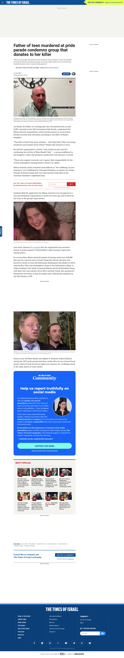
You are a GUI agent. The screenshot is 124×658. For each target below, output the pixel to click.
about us (51, 622)
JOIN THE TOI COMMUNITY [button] (65, 555)
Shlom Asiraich (19, 546)
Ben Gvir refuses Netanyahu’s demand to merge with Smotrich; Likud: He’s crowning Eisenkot (65, 482)
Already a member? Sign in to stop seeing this (45, 450)
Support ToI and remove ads (114, 2)
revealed (36, 247)
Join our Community (95, 2)
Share (67, 74)
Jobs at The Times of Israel (56, 628)
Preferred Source (53, 67)
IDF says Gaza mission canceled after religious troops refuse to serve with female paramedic (23, 482)
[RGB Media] (63, 654)
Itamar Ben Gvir (41, 544)
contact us (52, 632)
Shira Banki (32, 544)
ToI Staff (18, 73)
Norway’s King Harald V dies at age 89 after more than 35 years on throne (65, 506)
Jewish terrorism (62, 544)
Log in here (71, 559)
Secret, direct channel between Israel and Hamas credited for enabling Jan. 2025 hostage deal (51, 482)
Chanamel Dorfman (29, 546)
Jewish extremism (52, 544)
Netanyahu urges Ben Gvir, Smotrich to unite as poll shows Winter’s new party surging (37, 482)
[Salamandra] (79, 654)
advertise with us (54, 625)
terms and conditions (55, 616)
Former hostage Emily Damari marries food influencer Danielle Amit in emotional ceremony (23, 506)
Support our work (44, 445)
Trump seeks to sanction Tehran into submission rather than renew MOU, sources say (37, 506)
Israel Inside (24, 544)
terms (69, 187)
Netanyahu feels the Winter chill (51, 504)
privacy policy (53, 619)
